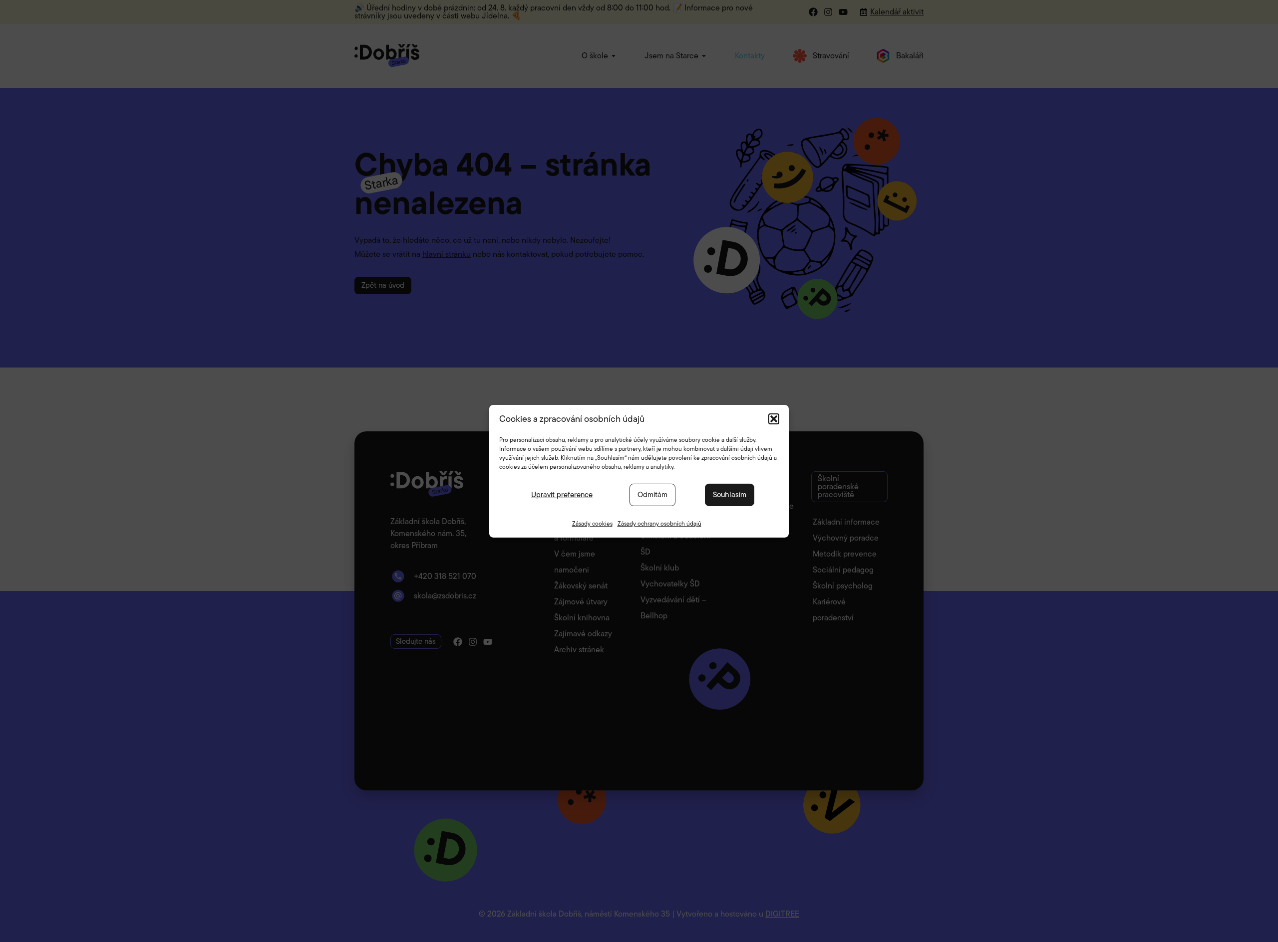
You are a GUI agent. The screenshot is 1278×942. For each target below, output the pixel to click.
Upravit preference (562, 494)
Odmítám (652, 494)
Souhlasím (729, 494)
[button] (774, 418)
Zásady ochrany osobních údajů (659, 523)
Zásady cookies (592, 523)
